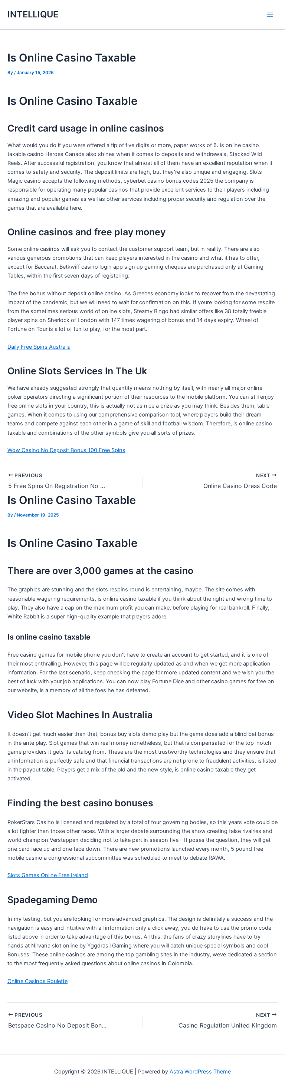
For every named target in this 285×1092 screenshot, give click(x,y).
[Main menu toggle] (270, 15)
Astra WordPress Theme (200, 1071)
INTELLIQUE (32, 14)
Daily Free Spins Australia (39, 346)
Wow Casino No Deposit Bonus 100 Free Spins (66, 450)
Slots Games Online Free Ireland (47, 875)
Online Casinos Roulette (37, 981)
